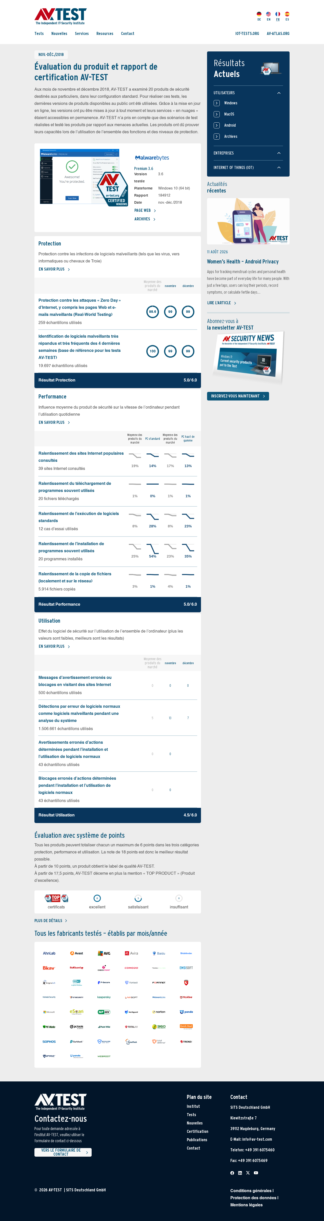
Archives (142, 219)
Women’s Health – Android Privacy (243, 261)
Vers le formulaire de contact (61, 1152)
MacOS (229, 114)
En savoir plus (52, 269)
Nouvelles (59, 33)
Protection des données (253, 1198)
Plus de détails (48, 920)
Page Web (142, 210)
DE (259, 19)
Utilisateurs (224, 92)
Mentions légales (246, 1205)
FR (278, 19)
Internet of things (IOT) (234, 167)
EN (268, 19)
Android (230, 125)
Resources (104, 33)
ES (287, 19)
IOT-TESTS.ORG (247, 33)
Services (82, 33)
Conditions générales (251, 1191)
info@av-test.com (257, 1139)
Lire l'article (219, 302)
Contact (127, 33)
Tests (39, 33)
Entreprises (224, 153)
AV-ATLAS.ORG (278, 33)
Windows (230, 103)
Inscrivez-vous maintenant (235, 396)
